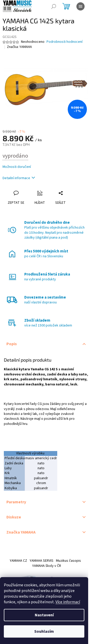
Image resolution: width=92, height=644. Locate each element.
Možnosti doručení (17, 167)
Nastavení (44, 615)
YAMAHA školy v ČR (46, 565)
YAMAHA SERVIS (41, 560)
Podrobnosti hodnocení (65, 41)
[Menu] (80, 6)
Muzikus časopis (68, 560)
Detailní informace (16, 178)
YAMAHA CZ (18, 560)
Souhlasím (44, 631)
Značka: (19, 46)
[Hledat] (54, 6)
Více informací (67, 602)
